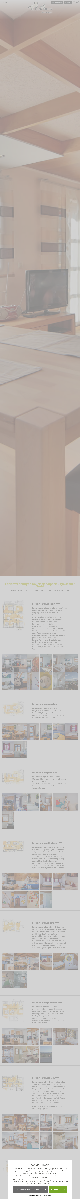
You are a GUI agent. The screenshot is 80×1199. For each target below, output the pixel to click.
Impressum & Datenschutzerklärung (40, 1195)
